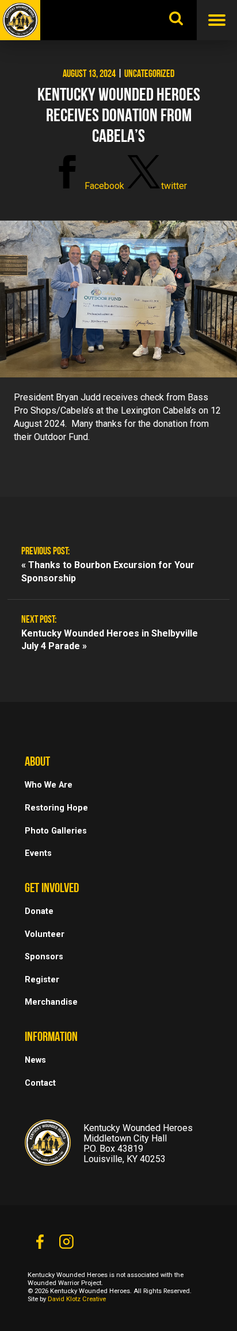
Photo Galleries (56, 831)
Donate (39, 911)
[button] (87, 185)
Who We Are (48, 785)
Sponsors (44, 957)
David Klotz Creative (77, 1299)
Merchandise (51, 1002)
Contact (40, 1083)
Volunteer (44, 934)
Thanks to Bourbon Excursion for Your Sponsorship (107, 572)
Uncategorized (149, 75)
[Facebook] (40, 1244)
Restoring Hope (56, 808)
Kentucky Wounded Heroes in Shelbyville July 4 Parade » (109, 640)
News (35, 1060)
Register (42, 980)
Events (38, 853)
